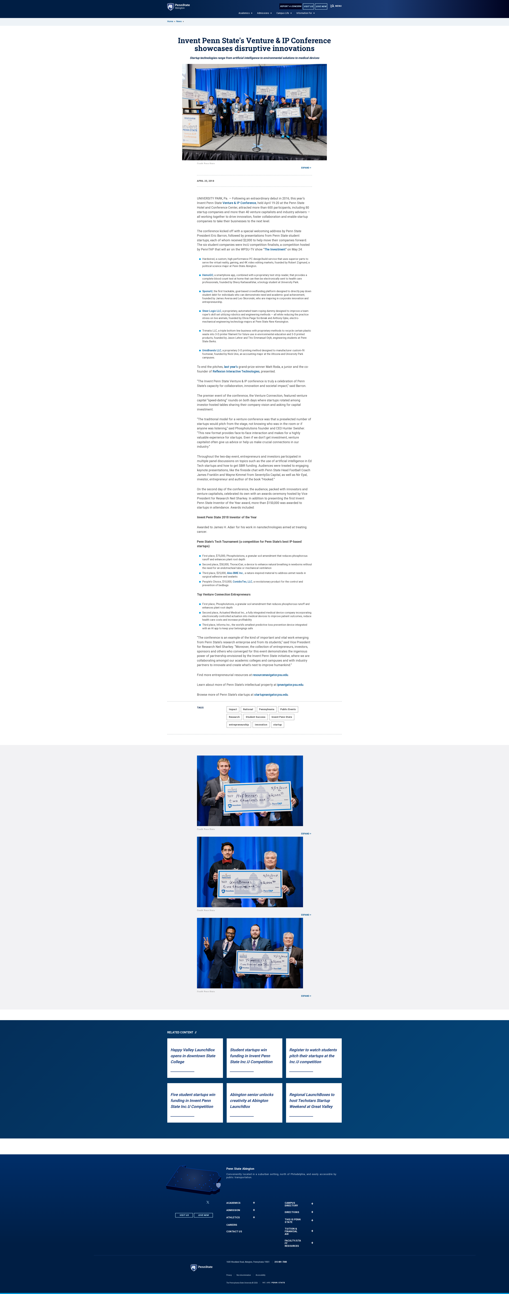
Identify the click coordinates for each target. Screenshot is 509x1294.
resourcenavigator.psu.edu (270, 675)
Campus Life (283, 13)
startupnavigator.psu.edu (271, 695)
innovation (261, 724)
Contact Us (234, 1231)
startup (277, 724)
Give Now (321, 6)
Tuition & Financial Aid (291, 1231)
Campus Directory (291, 1204)
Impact (233, 709)
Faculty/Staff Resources (293, 1243)
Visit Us (308, 6)
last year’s (231, 367)
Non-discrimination (244, 1275)
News (179, 21)
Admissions (263, 13)
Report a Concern (290, 6)
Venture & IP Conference (239, 203)
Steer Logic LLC (211, 311)
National (248, 709)
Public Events (288, 709)
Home (170, 21)
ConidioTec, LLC (242, 581)
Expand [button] (305, 168)
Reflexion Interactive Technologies (236, 371)
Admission (233, 1210)
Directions (292, 1212)
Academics (244, 13)
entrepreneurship (239, 724)
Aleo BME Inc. (235, 573)
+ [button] (254, 1203)
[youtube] (201, 1202)
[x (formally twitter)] (208, 1202)
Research (234, 717)
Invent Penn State (282, 717)
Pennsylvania (266, 709)
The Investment (275, 249)
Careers (231, 1225)
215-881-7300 (281, 1262)
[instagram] (181, 1202)
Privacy (229, 1275)
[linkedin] (194, 1202)
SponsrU (207, 291)
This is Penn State (293, 1220)
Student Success (256, 717)
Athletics (233, 1217)
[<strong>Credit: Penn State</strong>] (254, 791)
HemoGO (207, 275)
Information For (304, 13)
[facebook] (188, 1202)
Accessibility (260, 1275)
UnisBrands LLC (211, 350)
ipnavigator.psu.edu (290, 685)
